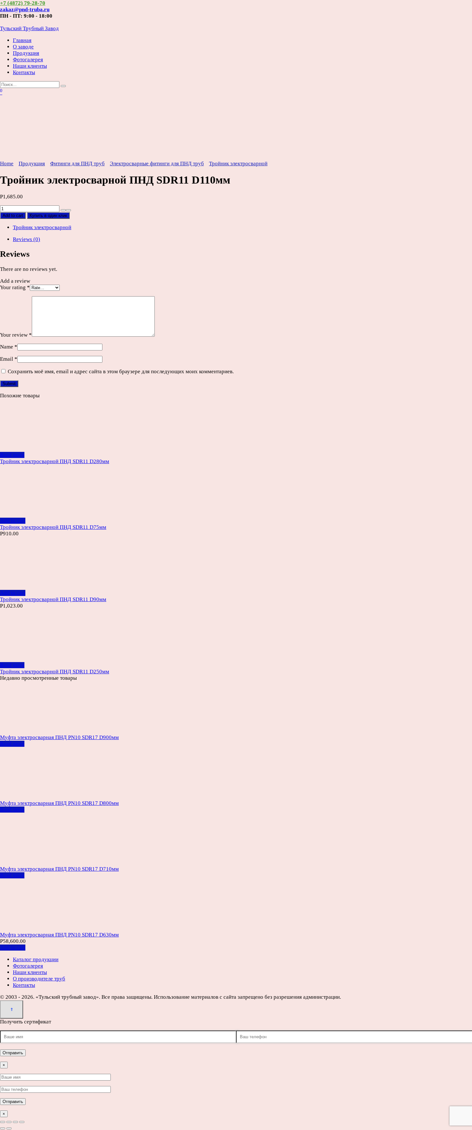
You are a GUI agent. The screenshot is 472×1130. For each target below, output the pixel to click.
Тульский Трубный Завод (29, 28)
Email (8, 359)
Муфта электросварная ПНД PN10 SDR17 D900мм (59, 737)
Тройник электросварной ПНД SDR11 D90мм (53, 599)
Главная (22, 40)
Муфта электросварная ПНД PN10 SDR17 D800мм (59, 803)
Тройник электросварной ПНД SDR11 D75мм (53, 527)
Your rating (15, 287)
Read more (12, 455)
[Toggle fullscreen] (15, 1122)
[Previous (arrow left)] (2, 1128)
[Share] (9, 1122)
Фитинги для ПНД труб (77, 163)
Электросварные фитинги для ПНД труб (157, 163)
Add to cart (13, 215)
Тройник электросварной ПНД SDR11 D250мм (54, 672)
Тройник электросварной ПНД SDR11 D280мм (54, 461)
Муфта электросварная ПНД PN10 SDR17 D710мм (59, 869)
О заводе (23, 47)
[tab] (242, 239)
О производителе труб (39, 979)
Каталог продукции (35, 959)
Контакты (24, 72)
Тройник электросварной (238, 163)
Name (8, 347)
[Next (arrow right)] (9, 1128)
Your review (16, 335)
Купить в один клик (48, 215)
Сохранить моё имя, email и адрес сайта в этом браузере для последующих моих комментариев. (121, 371)
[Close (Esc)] (2, 1122)
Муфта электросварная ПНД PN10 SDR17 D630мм (59, 935)
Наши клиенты (30, 66)
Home (6, 163)
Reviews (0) (26, 239)
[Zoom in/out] (21, 1122)
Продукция (26, 53)
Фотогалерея (28, 59)
